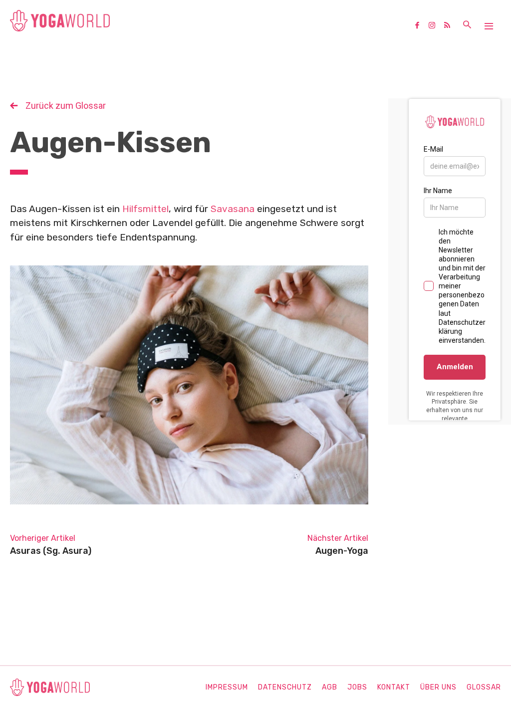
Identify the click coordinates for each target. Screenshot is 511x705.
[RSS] (450, 25)
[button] (467, 25)
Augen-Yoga (341, 550)
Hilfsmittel (145, 209)
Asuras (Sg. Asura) (50, 550)
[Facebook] (420, 25)
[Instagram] (435, 25)
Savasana (233, 209)
